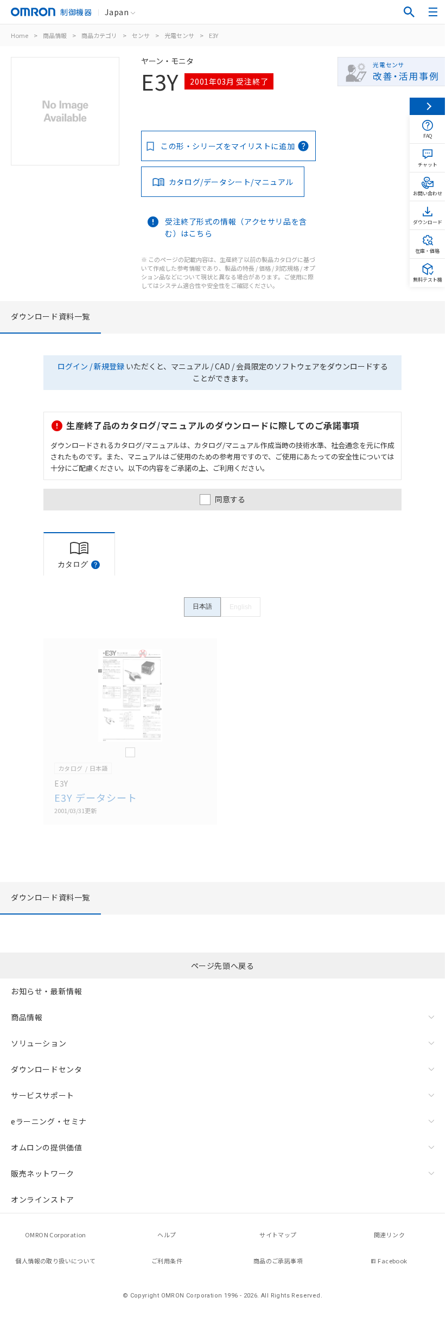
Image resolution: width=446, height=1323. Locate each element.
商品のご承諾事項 (278, 1260)
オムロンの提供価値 (46, 1147)
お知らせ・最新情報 (46, 991)
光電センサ (179, 35)
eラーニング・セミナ (49, 1121)
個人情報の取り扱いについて (55, 1260)
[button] (95, 564)
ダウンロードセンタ (46, 1069)
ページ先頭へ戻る (222, 965)
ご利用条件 (166, 1260)
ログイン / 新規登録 (91, 366)
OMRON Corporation (55, 1234)
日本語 (202, 606)
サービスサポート (42, 1095)
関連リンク (389, 1234)
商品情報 (55, 35)
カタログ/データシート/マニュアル (231, 181)
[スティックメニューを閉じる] (427, 106)
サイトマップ (277, 1234)
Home (19, 35)
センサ (141, 35)
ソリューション (38, 1043)
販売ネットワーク (42, 1173)
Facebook (392, 1260)
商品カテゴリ (99, 35)
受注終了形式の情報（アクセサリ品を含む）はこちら (236, 227)
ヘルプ (166, 1234)
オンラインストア (42, 1199)
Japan (117, 12)
